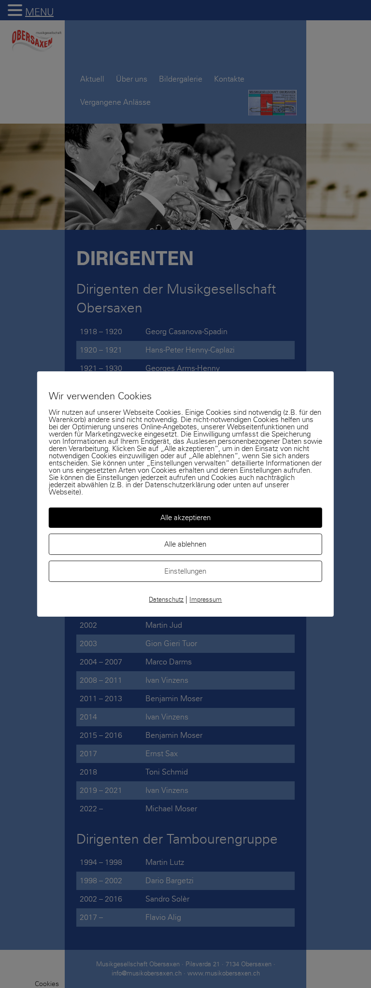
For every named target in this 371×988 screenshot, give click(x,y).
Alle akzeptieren (185, 517)
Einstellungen (185, 571)
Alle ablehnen (185, 544)
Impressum (205, 600)
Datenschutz (166, 600)
